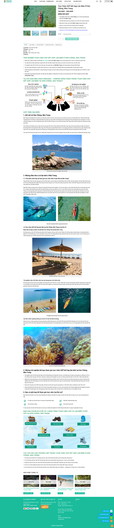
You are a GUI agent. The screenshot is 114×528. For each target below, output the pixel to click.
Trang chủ (60, 4)
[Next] (54, 16)
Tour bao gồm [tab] (40, 44)
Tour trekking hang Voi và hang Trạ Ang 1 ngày (31, 489)
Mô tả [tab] (25, 44)
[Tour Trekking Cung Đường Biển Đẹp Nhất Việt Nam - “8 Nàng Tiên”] (65, 481)
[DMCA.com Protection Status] (45, 506)
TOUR (35, 1)
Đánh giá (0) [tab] (58, 44)
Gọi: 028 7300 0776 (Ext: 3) (103, 517)
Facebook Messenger (104, 514)
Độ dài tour (68, 1)
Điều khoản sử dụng (33, 502)
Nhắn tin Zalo (106, 511)
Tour (65, 4)
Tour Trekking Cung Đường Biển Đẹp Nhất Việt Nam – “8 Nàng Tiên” (65, 489)
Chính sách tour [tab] (49, 44)
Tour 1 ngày (77, 4)
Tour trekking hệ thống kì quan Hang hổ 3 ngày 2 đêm (82, 489)
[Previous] (25, 16)
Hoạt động (59, 1)
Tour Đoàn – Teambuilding (46, 1)
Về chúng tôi (26, 502)
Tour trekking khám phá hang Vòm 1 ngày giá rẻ (48, 489)
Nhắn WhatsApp (105, 520)
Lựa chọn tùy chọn (28, 493)
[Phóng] (25, 28)
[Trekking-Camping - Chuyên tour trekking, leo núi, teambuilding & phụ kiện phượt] (9, 1)
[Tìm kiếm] (97, 1)
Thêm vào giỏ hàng (72, 38)
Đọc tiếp (60, 493)
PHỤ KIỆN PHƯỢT (77, 1)
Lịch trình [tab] (31, 44)
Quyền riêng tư (26, 504)
